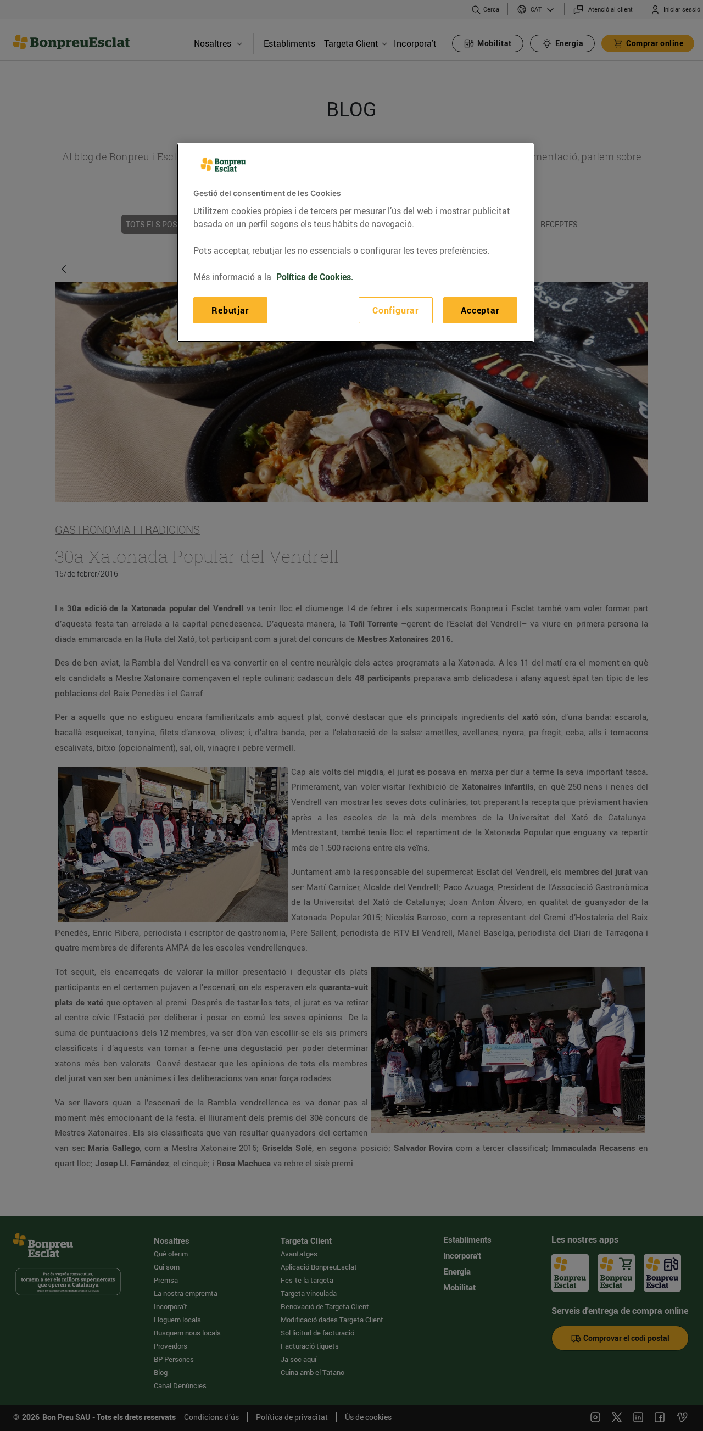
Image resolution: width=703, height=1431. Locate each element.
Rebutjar (230, 310)
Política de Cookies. (315, 276)
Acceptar (480, 310)
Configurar (395, 310)
